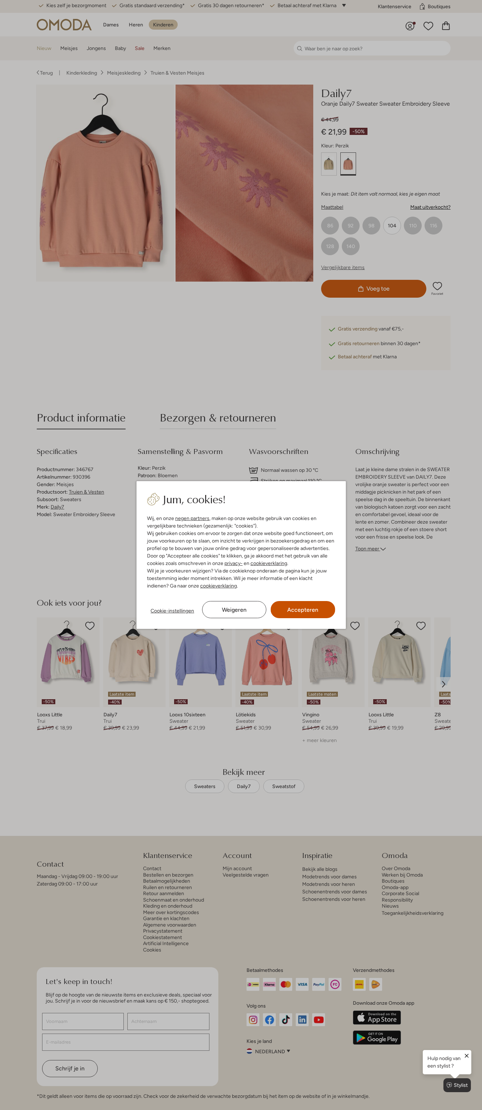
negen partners (192, 518)
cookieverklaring (268, 563)
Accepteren (302, 609)
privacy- (233, 563)
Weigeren (234, 609)
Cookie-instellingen (172, 611)
